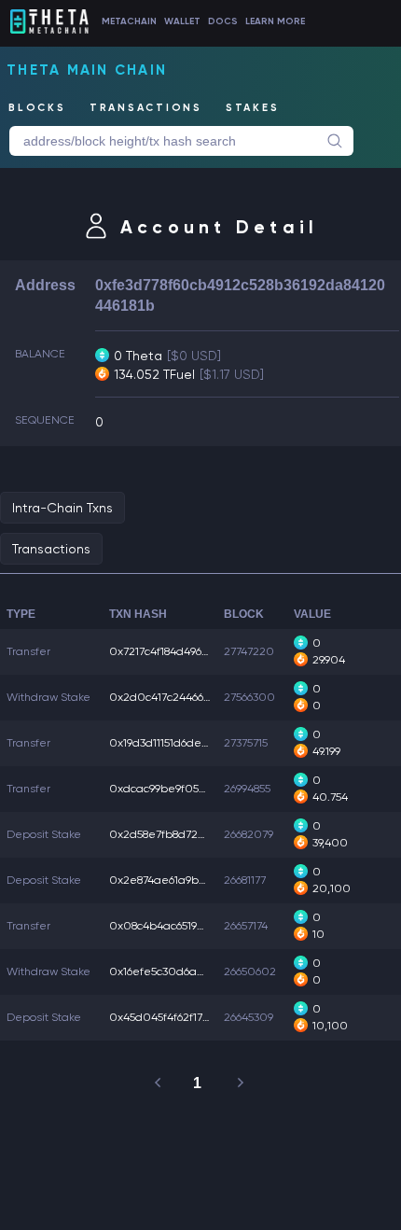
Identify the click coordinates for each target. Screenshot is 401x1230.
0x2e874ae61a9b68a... (167, 880)
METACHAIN (129, 21)
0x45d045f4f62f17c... (162, 1017)
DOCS (223, 21)
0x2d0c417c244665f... (164, 697)
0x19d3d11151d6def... (161, 742)
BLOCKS (37, 108)
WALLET (182, 21)
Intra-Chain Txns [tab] (62, 507)
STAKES (253, 108)
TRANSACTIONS (146, 108)
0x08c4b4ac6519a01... (167, 925)
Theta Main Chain (87, 70)
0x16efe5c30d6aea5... (167, 971)
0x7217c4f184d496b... (163, 651)
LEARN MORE (275, 21)
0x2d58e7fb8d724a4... (168, 834)
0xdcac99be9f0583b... (167, 788)
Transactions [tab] (51, 548)
